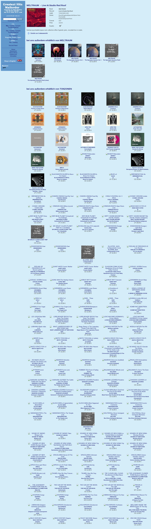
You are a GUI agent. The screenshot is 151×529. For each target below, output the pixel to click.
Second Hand (13, 45)
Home (13, 49)
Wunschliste (13, 53)
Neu (7, 26)
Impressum (13, 54)
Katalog (12, 26)
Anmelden (13, 56)
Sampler (18, 26)
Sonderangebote (13, 27)
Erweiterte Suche (13, 21)
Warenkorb (13, 51)
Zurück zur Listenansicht (39, 33)
